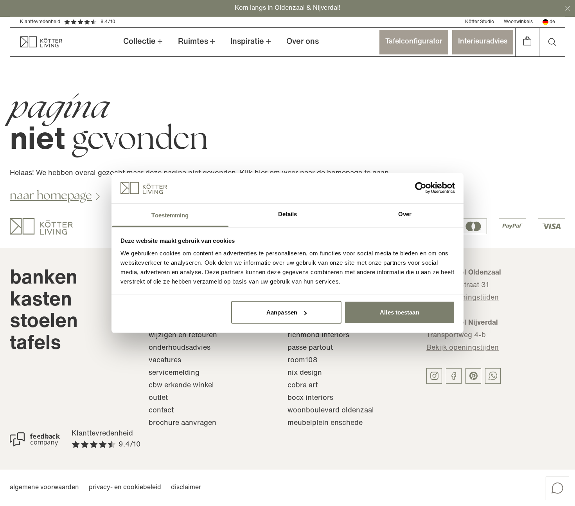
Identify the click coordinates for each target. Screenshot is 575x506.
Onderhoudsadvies (179, 348)
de (552, 22)
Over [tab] (404, 213)
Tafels (35, 344)
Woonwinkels (518, 22)
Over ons (302, 42)
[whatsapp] (493, 376)
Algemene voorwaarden (44, 487)
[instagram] (434, 376)
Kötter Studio (479, 22)
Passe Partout (310, 348)
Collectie (139, 42)
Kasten (41, 301)
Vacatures (165, 360)
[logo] (41, 226)
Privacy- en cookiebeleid (125, 487)
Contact (161, 410)
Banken (43, 279)
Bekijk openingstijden (462, 348)
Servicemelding (174, 373)
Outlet (158, 398)
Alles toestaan (399, 312)
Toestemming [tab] (170, 214)
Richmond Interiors (318, 335)
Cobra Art (303, 385)
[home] (36, 42)
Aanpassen (281, 312)
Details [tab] (287, 213)
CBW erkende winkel (181, 385)
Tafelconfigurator (413, 41)
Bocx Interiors (310, 398)
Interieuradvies (482, 41)
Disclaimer (186, 487)
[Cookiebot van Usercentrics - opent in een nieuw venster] (420, 188)
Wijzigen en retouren (183, 335)
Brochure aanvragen (182, 423)
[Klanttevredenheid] (35, 439)
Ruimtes (193, 42)
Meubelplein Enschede (325, 423)
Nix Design (305, 373)
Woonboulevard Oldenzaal (331, 410)
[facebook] (454, 376)
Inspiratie (247, 42)
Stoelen (44, 322)
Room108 (303, 360)
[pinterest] (473, 376)
